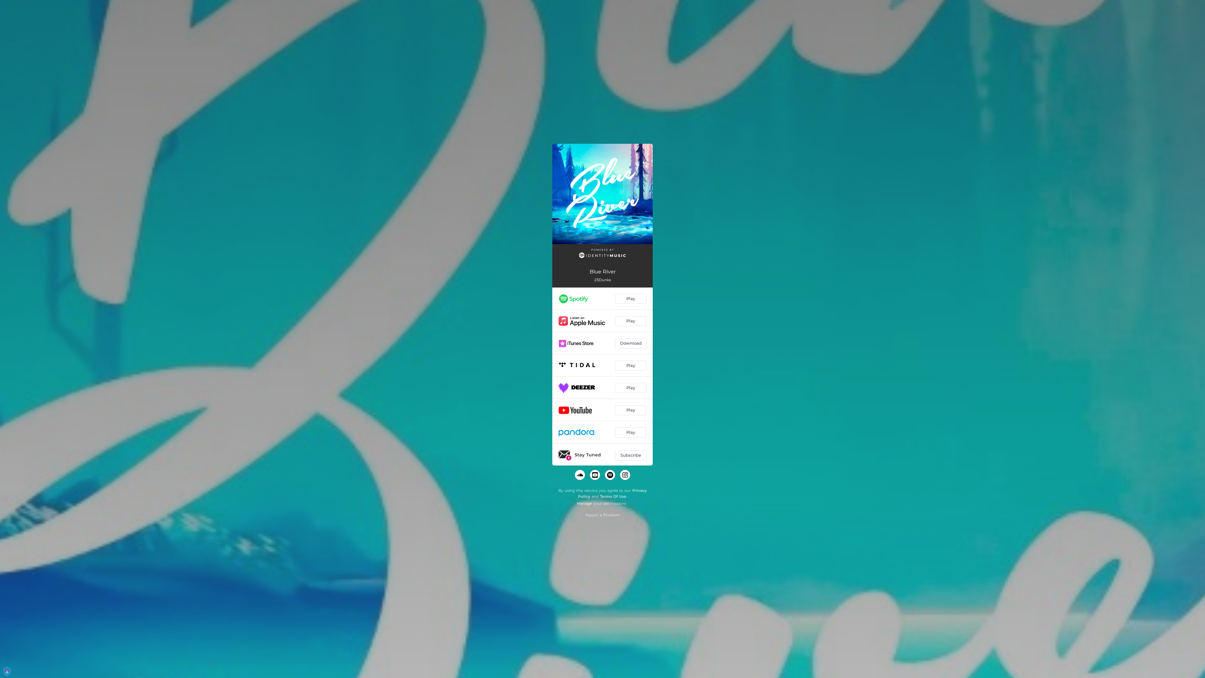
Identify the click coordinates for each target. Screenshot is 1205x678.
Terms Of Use (613, 496)
